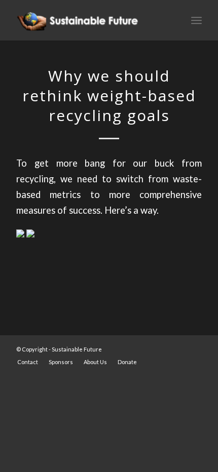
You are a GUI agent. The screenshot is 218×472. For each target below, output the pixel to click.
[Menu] (196, 20)
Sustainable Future (77, 349)
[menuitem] (27, 362)
